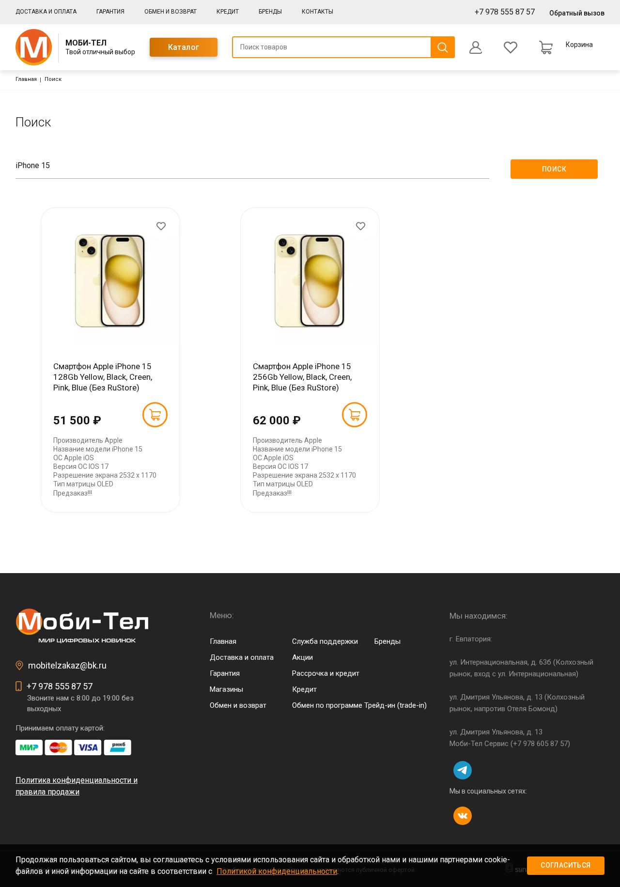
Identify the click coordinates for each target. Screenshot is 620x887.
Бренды (270, 12)
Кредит (228, 12)
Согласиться (565, 865)
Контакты (317, 12)
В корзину (155, 414)
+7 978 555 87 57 (505, 11)
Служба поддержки (325, 641)
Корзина (579, 44)
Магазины (226, 689)
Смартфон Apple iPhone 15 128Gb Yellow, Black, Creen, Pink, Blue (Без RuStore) (102, 376)
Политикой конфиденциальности (277, 871)
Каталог (184, 47)
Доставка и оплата (46, 12)
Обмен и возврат (170, 12)
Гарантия (110, 12)
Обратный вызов (576, 13)
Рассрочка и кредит (325, 673)
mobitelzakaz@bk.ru (67, 665)
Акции (302, 657)
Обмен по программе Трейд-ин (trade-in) (359, 705)
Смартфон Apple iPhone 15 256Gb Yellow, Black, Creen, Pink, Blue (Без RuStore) (302, 376)
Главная (26, 79)
